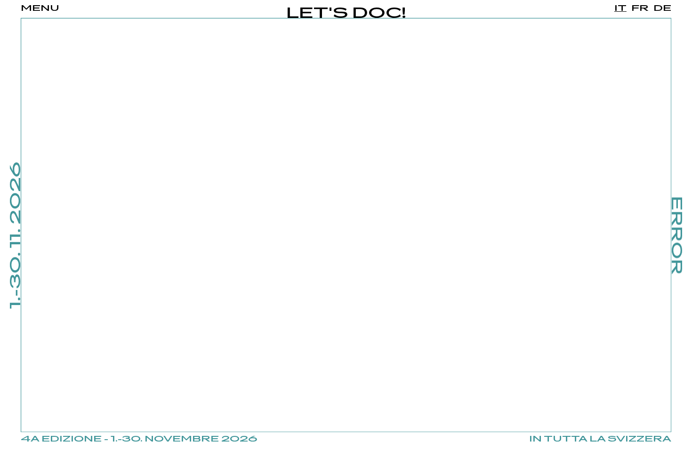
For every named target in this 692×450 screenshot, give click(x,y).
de (662, 8)
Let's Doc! (346, 13)
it (620, 8)
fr (640, 8)
